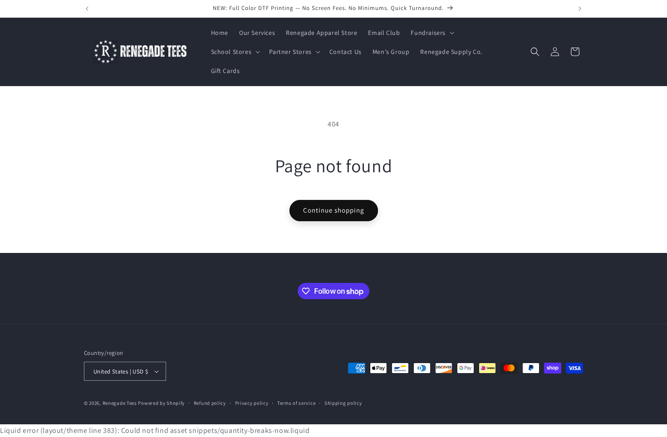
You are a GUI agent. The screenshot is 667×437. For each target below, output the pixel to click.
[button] (431, 32)
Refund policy (210, 403)
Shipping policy (343, 403)
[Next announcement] (580, 8)
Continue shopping (333, 210)
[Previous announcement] (87, 8)
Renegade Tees (120, 403)
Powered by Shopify (161, 403)
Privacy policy (252, 403)
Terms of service (296, 403)
